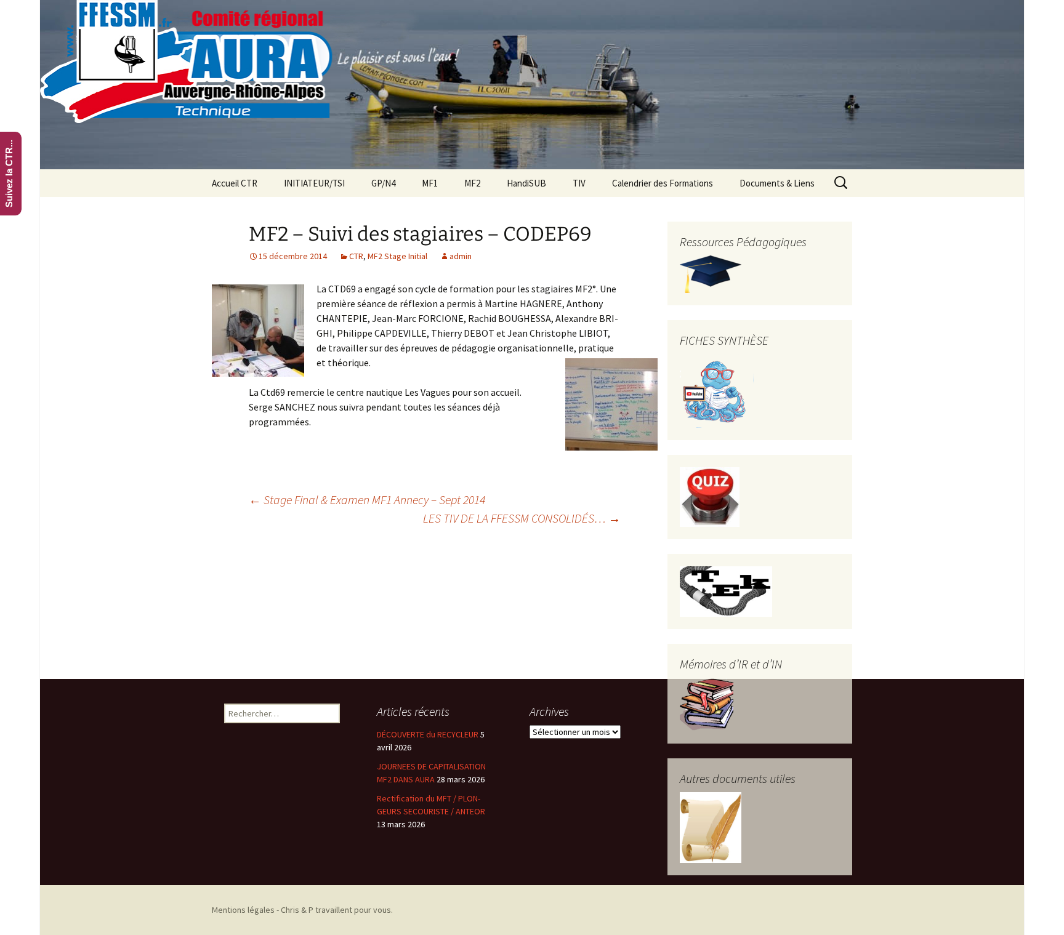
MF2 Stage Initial (397, 256)
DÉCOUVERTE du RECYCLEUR (427, 734)
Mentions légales (243, 909)
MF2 (472, 183)
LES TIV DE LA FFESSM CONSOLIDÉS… (522, 518)
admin (460, 256)
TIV (579, 183)
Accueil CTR (234, 183)
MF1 (430, 183)
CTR (356, 256)
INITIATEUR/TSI (314, 183)
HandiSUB (526, 183)
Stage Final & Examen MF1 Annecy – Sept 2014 (367, 499)
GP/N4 (383, 183)
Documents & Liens (777, 183)
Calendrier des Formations (662, 183)
